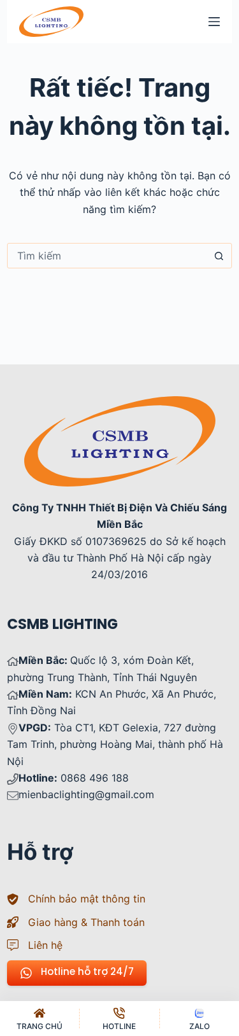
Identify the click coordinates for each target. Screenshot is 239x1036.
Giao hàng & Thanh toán (86, 922)
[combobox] (107, 255)
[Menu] (214, 21)
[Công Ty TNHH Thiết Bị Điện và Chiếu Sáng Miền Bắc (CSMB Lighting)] (119, 404)
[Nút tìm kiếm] (219, 256)
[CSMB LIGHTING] (51, 21)
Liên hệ (45, 945)
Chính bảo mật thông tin (86, 898)
